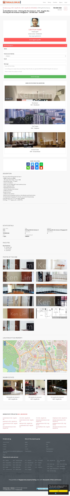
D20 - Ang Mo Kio (15, 8)
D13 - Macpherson (29, 462)
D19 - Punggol (28, 469)
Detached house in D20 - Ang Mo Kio (42, 424)
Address (49, 228)
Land (26, 446)
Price (4, 231)
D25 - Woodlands (61, 466)
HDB (47, 446)
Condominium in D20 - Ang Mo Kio (10, 418)
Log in (65, 2)
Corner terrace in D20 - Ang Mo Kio (26, 420)
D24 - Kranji (49, 466)
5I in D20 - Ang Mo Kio (41, 418)
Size (4, 234)
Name (5, 48)
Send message (35, 76)
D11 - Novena (28, 460)
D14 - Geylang (38, 462)
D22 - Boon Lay (50, 464)
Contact (4, 446)
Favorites (55, 2)
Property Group (19, 489)
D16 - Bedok (38, 465)
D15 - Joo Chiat (28, 465)
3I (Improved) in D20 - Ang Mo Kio (26, 426)
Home (44, 2)
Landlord (48, 442)
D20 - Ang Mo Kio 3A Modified (29, 8)
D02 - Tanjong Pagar (17, 460)
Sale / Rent (5, 228)
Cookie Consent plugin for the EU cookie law (58, 493)
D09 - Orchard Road (7, 469)
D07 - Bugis (5, 467)
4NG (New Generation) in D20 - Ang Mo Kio (43, 420)
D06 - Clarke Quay (17, 465)
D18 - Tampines (38, 467)
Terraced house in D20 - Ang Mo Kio (10, 424)
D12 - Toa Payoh (39, 460)
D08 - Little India (16, 467)
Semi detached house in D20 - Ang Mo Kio (9, 427)
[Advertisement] (35, 215)
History (49, 2)
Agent (26, 442)
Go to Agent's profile (35, 39)
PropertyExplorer (50, 449)
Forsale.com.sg (6, 8)
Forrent (26, 449)
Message (6, 64)
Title (26, 228)
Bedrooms (27, 231)
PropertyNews (28, 451)
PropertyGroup (49, 451)
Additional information (54, 488)
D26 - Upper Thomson (52, 468)
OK (58, 491)
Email (5, 59)
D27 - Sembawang (61, 468)
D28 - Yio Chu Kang (51, 470)
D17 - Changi (28, 467)
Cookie (4, 449)
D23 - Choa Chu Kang (62, 464)
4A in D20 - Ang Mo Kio (24, 418)
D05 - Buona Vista (7, 465)
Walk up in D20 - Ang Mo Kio (25, 423)
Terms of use (6, 442)
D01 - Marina (6, 460)
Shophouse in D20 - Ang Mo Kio (60, 418)
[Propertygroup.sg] (45, 488)
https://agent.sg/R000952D (35, 36)
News (4, 454)
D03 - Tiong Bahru (7, 462)
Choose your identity (9, 53)
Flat (47, 444)
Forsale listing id (29, 234)
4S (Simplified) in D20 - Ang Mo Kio (43, 427)
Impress (4, 444)
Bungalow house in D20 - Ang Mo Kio (59, 424)
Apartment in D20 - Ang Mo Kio (10, 421)
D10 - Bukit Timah (17, 469)
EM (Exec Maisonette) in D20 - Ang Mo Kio (59, 420)
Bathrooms (50, 231)
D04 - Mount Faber (17, 462)
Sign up (60, 2)
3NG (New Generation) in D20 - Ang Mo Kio (60, 427)
